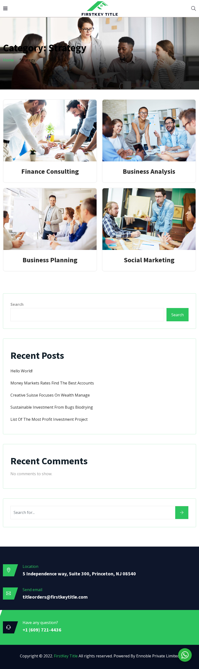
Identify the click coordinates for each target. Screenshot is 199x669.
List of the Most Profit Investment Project (49, 419)
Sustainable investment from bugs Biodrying (51, 407)
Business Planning (50, 260)
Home (8, 60)
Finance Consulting (50, 171)
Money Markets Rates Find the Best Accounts (52, 383)
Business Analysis (149, 171)
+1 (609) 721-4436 (42, 630)
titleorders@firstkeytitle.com (55, 597)
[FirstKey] (100, 9)
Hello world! (21, 371)
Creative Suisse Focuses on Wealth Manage (50, 395)
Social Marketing (149, 260)
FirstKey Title (66, 656)
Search (17, 304)
